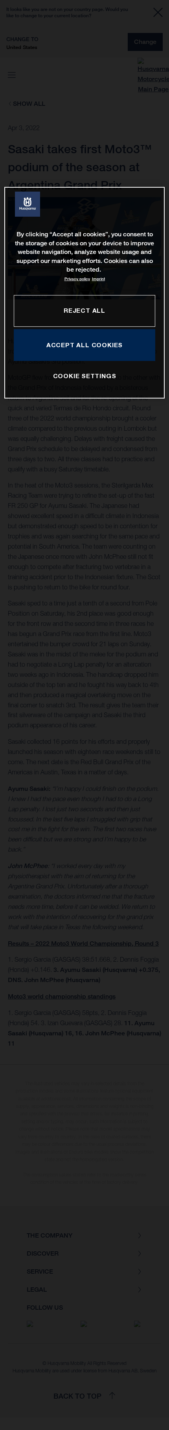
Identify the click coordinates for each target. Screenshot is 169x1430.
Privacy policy (77, 278)
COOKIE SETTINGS (84, 375)
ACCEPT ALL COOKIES (84, 344)
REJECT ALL (84, 310)
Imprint (98, 278)
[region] (84, 292)
